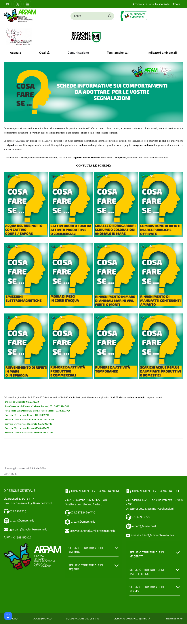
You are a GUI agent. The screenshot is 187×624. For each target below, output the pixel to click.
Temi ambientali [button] (118, 52)
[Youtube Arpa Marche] (8, 4)
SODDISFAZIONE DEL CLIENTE (82, 618)
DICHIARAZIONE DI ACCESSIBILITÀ (132, 618)
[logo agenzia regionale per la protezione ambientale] (20, 15)
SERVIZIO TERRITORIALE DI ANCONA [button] (85, 550)
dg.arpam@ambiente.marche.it (28, 529)
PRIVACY (14, 618)
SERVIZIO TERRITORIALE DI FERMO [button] (146, 589)
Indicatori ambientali (162, 52)
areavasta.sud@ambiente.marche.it (153, 535)
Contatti (178, 4)
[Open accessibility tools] (8, 616)
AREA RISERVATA (174, 618)
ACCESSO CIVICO (42, 618)
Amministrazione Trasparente (151, 4)
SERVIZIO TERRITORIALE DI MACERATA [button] (146, 554)
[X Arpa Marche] (18, 4)
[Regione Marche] (86, 37)
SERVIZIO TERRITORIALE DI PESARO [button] (85, 567)
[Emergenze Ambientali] (134, 15)
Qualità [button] (44, 52)
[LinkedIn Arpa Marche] (27, 4)
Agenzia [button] (15, 52)
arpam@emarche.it (22, 520)
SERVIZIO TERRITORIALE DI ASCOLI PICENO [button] (146, 571)
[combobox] (92, 16)
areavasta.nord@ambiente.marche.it (92, 530)
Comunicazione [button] (78, 52)
